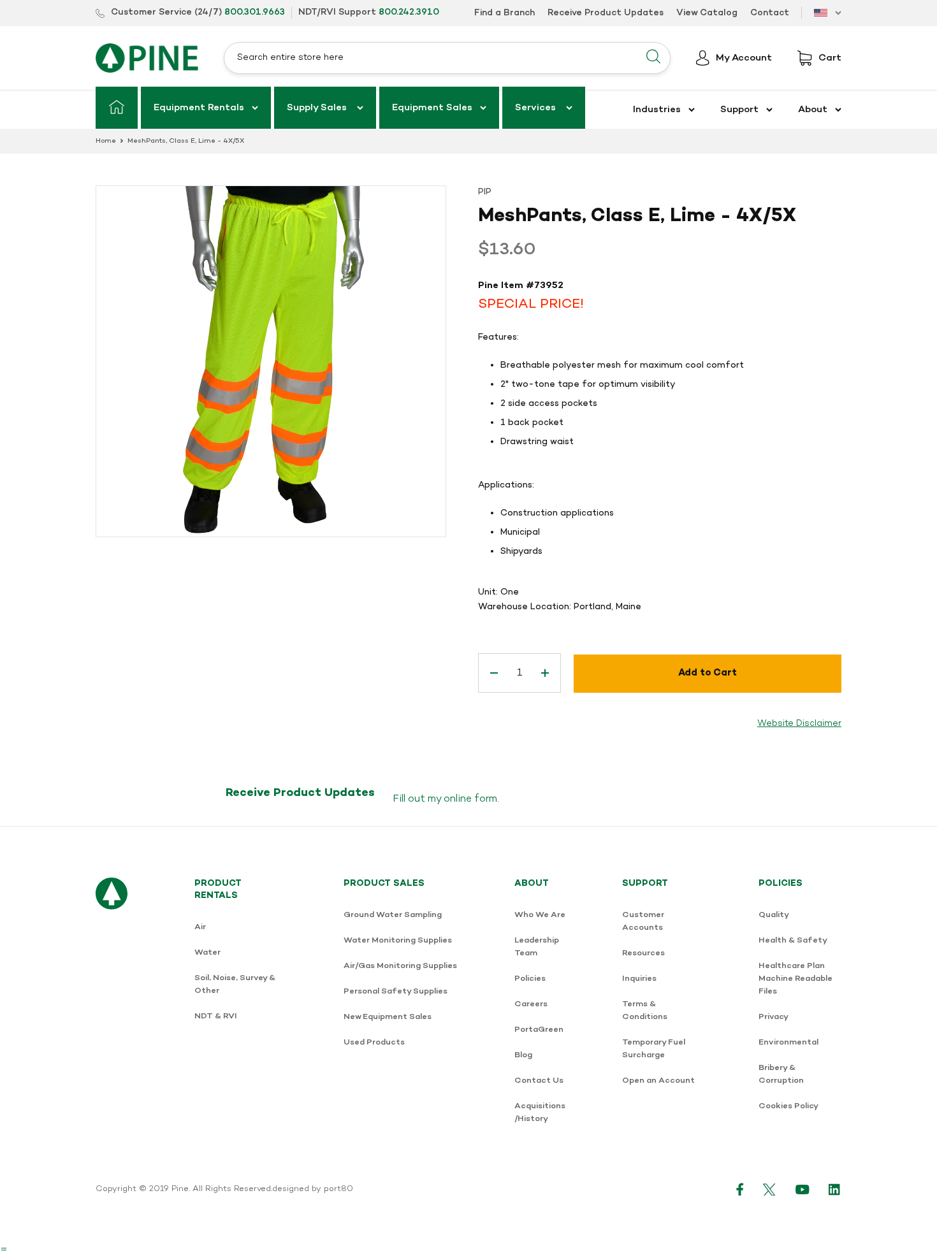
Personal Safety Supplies (395, 991)
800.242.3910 (409, 12)
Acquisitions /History (539, 1112)
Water (207, 952)
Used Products (374, 1042)
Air (200, 927)
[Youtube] (802, 1189)
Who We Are (539, 914)
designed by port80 (312, 1189)
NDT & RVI (215, 1016)
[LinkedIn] (835, 1189)
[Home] (117, 108)
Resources (643, 953)
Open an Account (658, 1080)
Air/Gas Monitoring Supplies (400, 965)
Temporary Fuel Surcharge (653, 1048)
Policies (530, 978)
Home (106, 141)
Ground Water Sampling (393, 914)
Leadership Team (536, 946)
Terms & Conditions (644, 1010)
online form (470, 799)
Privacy (773, 1016)
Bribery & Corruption (781, 1074)
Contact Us (538, 1080)
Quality (774, 914)
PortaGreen (538, 1029)
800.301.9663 (254, 12)
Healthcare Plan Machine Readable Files (795, 978)
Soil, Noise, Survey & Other (234, 984)
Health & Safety (793, 940)
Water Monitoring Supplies (398, 940)
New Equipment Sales (388, 1016)
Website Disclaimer (799, 724)
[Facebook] (740, 1189)
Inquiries (639, 978)
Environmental (788, 1042)
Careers (531, 1004)
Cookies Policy (788, 1106)
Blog (523, 1055)
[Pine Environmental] (147, 57)
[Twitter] (769, 1189)
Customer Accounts (643, 921)
